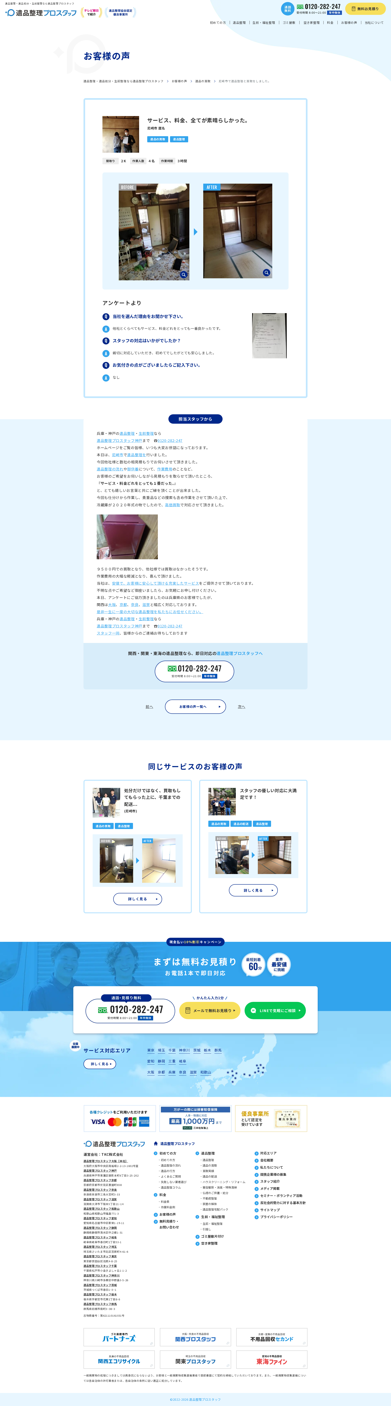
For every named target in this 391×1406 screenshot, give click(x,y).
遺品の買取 (203, 81)
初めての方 (168, 1160)
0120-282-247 (170, 440)
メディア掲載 (270, 1188)
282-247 (175, 625)
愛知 (150, 1061)
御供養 (132, 469)
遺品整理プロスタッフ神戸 (119, 440)
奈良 (134, 604)
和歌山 (205, 1072)
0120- (163, 625)
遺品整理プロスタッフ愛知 (100, 1218)
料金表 (165, 1202)
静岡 (161, 1061)
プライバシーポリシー (276, 1216)
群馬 (218, 1050)
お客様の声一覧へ (192, 706)
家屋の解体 (210, 1204)
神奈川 (184, 1050)
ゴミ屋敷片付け (212, 1236)
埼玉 (161, 1050)
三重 (172, 1061)
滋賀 (146, 604)
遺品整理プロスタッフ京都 (100, 1180)
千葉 (172, 1050)
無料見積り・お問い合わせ (169, 1224)
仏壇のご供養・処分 (215, 1193)
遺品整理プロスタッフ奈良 (100, 1190)
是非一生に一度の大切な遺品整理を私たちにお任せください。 (150, 611)
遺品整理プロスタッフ (177, 1143)
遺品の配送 (210, 1176)
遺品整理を (136, 454)
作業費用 (164, 469)
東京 (150, 1050)
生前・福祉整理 (213, 1224)
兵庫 (172, 1072)
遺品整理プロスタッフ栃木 (100, 1294)
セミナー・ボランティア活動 (281, 1195)
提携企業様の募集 (273, 1174)
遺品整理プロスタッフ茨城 (100, 1285)
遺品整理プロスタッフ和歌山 (101, 1209)
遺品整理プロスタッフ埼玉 (100, 1247)
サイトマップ (270, 1209)
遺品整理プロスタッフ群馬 (100, 1304)
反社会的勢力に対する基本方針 (283, 1202)
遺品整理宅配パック (215, 1209)
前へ (149, 706)
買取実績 (208, 1171)
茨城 (196, 1050)
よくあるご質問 (171, 1176)
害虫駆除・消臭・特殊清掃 (220, 1187)
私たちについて (271, 1167)
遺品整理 (127, 433)
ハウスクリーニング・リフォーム (224, 1182)
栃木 (207, 1050)
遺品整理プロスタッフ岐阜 (100, 1237)
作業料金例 (168, 1207)
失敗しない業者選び (174, 1182)
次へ (241, 706)
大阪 (112, 604)
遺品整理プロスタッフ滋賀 (100, 1199)
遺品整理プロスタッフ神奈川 (101, 1275)
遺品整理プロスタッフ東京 (100, 1256)
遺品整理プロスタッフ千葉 (100, 1266)
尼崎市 (117, 454)
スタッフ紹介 (270, 1181)
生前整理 (146, 433)
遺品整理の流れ (110, 469)
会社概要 (266, 1160)
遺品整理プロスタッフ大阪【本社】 (105, 1161)
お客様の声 (179, 81)
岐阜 (182, 1061)
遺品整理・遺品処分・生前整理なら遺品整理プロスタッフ (123, 81)
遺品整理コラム (171, 1187)
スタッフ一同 (108, 633)
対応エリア (268, 1152)
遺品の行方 (168, 1171)
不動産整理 (210, 1198)
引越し (207, 1229)
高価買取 (172, 504)
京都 (123, 604)
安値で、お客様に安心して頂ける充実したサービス (155, 583)
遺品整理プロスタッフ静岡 (100, 1228)
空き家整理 (209, 1243)
